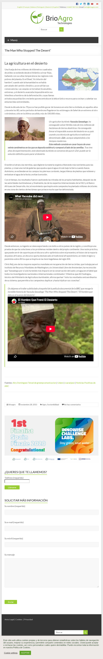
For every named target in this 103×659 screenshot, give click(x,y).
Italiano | (34, 7)
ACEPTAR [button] (25, 653)
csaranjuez (70, 382)
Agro (44, 404)
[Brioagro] (51, 12)
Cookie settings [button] (11, 653)
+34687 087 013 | (73, 7)
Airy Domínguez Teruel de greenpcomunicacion (34, 382)
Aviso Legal (9, 619)
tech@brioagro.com (91, 7)
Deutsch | (49, 7)
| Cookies (18, 619)
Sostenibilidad (53, 404)
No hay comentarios (72, 404)
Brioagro (12, 404)
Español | (56, 7)
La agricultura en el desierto (26, 63)
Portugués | (41, 7)
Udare (60, 382)
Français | (27, 7)
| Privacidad (28, 619)
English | (20, 7)
